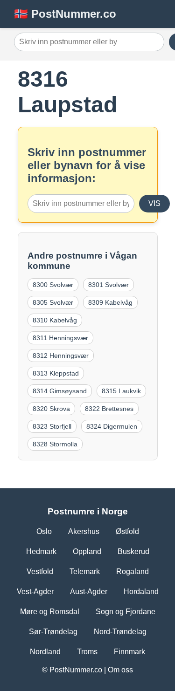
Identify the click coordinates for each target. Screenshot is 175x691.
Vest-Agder (35, 591)
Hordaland (141, 591)
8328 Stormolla (55, 444)
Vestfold (40, 571)
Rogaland (132, 571)
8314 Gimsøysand (60, 391)
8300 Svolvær (53, 284)
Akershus (83, 531)
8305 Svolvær (53, 302)
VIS (154, 203)
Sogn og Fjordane (125, 612)
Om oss (120, 670)
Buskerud (133, 551)
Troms (87, 652)
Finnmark (129, 652)
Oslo (44, 531)
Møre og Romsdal (49, 612)
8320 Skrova (51, 408)
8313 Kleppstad (56, 373)
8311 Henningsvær (60, 338)
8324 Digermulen (111, 426)
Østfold (127, 531)
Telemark (85, 571)
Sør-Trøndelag (53, 632)
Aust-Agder (88, 591)
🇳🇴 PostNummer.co (65, 13)
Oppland (87, 551)
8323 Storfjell (52, 426)
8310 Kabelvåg (55, 320)
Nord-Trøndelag (120, 632)
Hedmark (41, 551)
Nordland (45, 652)
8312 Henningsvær (61, 355)
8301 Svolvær (108, 284)
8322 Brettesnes (109, 408)
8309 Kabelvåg (110, 302)
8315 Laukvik (121, 391)
